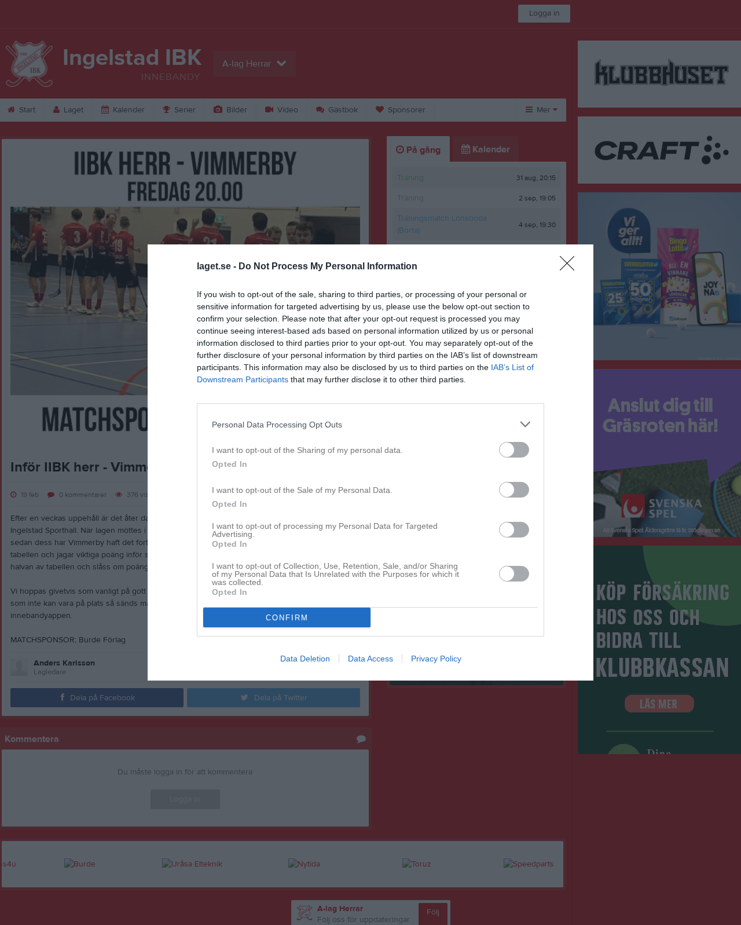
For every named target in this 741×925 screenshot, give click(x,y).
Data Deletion (305, 658)
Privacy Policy (436, 658)
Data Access (370, 658)
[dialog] (370, 462)
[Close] (571, 267)
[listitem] (370, 424)
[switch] (514, 450)
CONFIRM (287, 617)
